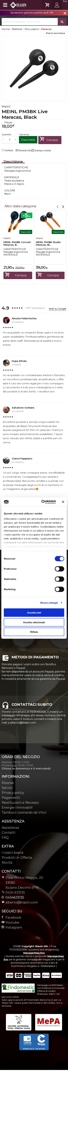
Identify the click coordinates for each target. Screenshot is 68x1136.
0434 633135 (15, 892)
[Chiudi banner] (63, 502)
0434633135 (14, 897)
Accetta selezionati (34, 622)
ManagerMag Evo (34, 952)
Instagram (13, 927)
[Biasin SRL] (14, 5)
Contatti (8, 833)
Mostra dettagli (49, 602)
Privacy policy (13, 793)
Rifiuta (34, 631)
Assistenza (10, 828)
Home (6, 29)
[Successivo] (63, 206)
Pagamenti (11, 798)
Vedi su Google (57, 308)
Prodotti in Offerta (17, 858)
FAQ (5, 837)
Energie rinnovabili (17, 807)
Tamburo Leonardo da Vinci (24, 812)
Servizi (7, 788)
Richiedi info (23, 150)
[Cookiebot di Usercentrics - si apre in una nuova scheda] (42, 502)
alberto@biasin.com (21, 902)
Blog (65, 1)
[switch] (59, 569)
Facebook (13, 917)
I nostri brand (12, 853)
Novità (7, 862)
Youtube (12, 922)
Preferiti (9, 150)
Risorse (8, 783)
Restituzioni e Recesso (20, 803)
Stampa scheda (42, 150)
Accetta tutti (34, 612)
